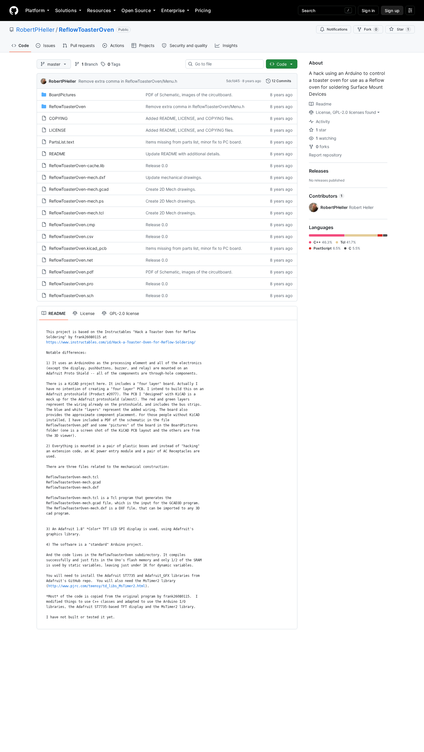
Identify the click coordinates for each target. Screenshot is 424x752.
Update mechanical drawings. (174, 177)
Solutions (66, 10)
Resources (99, 10)
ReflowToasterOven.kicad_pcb (78, 248)
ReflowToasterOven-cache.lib (76, 165)
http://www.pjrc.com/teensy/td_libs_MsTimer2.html (96, 586)
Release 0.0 (157, 165)
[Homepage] (13, 10)
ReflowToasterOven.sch (71, 295)
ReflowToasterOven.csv (71, 236)
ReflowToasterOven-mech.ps (76, 201)
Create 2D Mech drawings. (171, 189)
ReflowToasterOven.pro (71, 283)
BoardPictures (62, 94)
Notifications (337, 29)
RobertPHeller (35, 29)
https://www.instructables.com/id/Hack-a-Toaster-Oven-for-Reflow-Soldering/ (121, 342)
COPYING (58, 118)
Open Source (136, 10)
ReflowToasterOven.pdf (71, 271)
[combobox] (227, 64)
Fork (370, 29)
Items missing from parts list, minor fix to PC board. (194, 141)
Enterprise (173, 10)
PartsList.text (61, 141)
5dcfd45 (233, 81)
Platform (35, 10)
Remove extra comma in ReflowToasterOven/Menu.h (127, 81)
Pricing (203, 10)
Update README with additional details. (183, 153)
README (57, 153)
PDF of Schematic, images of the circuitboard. (189, 94)
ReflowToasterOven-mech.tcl (76, 212)
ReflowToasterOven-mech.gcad (79, 189)
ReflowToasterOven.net (71, 260)
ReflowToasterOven (86, 29)
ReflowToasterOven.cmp (72, 224)
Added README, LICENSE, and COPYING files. (190, 118)
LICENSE (57, 130)
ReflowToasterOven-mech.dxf (77, 177)
